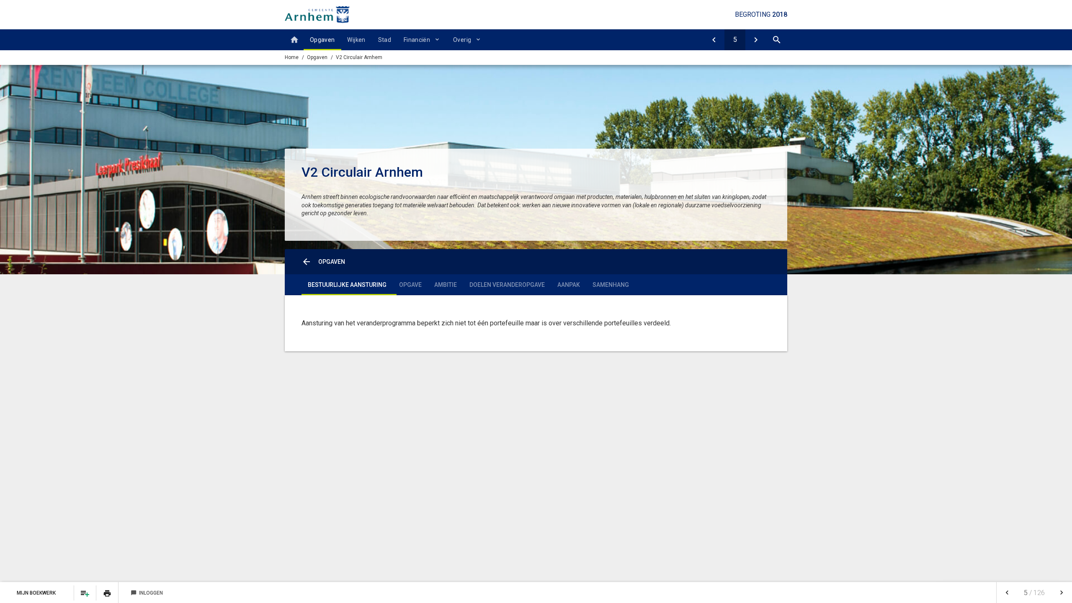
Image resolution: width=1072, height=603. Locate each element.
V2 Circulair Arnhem (359, 57)
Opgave (410, 284)
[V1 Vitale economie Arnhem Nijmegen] (714, 39)
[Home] (294, 39)
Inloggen (147, 593)
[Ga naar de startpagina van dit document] (317, 14)
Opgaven (322, 39)
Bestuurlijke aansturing (347, 284)
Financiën (417, 39)
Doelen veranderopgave (507, 284)
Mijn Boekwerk (37, 593)
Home (292, 57)
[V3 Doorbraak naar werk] (755, 39)
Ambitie (445, 284)
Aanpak (568, 284)
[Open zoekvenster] (776, 39)
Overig (462, 39)
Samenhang (611, 284)
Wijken (356, 39)
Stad (384, 39)
